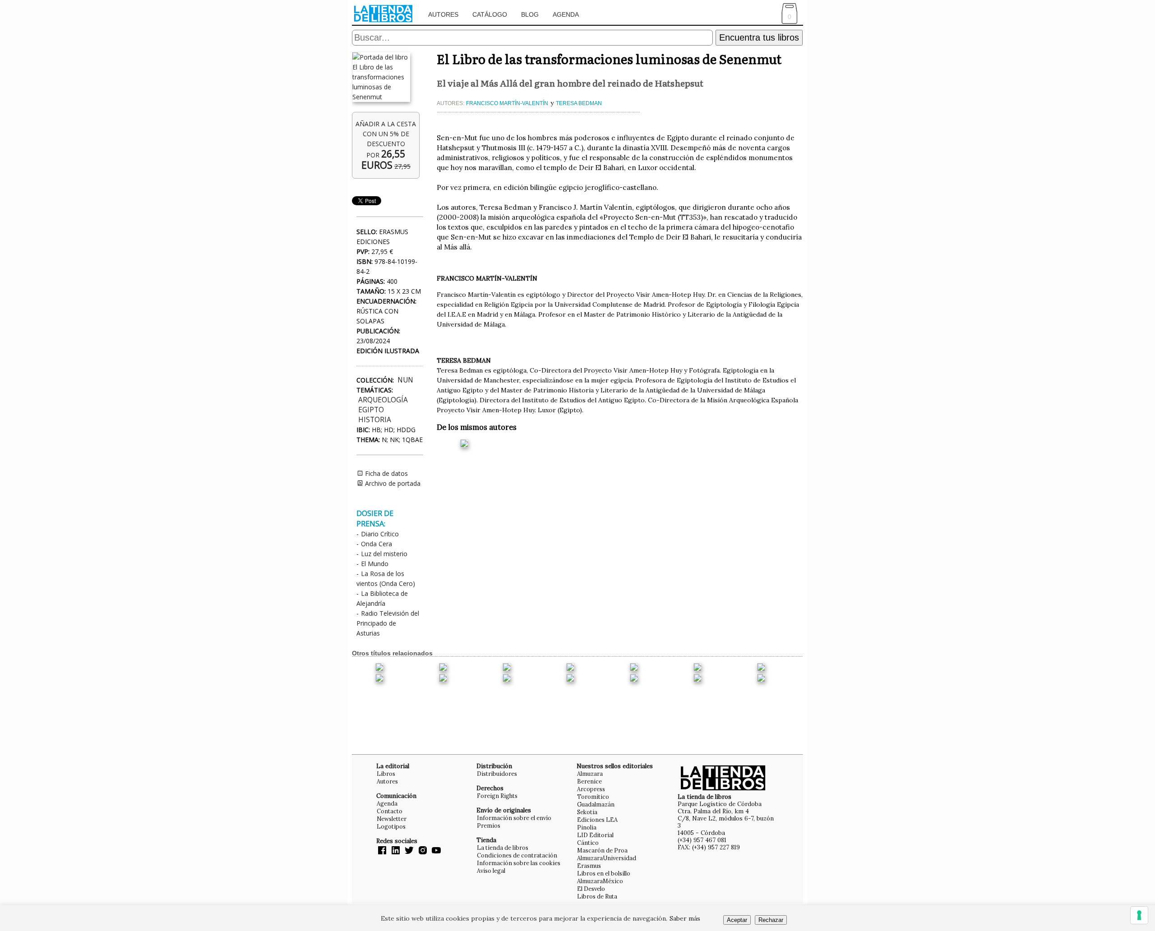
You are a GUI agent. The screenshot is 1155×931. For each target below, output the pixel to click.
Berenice (589, 781)
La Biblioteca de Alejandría (382, 598)
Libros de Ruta (597, 896)
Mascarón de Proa (602, 850)
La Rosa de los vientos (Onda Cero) (385, 578)
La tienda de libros (502, 847)
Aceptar (737, 920)
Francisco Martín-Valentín (507, 103)
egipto (371, 410)
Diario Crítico (380, 534)
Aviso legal (491, 870)
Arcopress (591, 789)
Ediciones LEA (597, 819)
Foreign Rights (497, 795)
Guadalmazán (595, 804)
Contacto (389, 811)
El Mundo (374, 563)
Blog (530, 14)
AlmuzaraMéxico (600, 881)
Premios (488, 825)
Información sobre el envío (514, 817)
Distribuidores (497, 773)
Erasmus (589, 865)
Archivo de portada (391, 483)
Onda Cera (376, 543)
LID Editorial (595, 835)
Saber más (685, 918)
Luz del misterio (384, 553)
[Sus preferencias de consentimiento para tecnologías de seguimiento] (1139, 915)
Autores (443, 14)
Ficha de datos (385, 473)
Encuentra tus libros (759, 37)
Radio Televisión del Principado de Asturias (387, 623)
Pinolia (586, 827)
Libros (386, 773)
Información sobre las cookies (518, 862)
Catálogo (489, 14)
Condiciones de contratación (517, 855)
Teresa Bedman (579, 103)
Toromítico (593, 796)
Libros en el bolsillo (603, 873)
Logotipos (391, 826)
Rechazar (770, 920)
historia (374, 419)
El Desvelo (591, 888)
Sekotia (587, 812)
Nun (405, 380)
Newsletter (392, 818)
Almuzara (590, 773)
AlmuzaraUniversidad (606, 858)
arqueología (383, 400)
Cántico (588, 842)
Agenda (566, 14)
